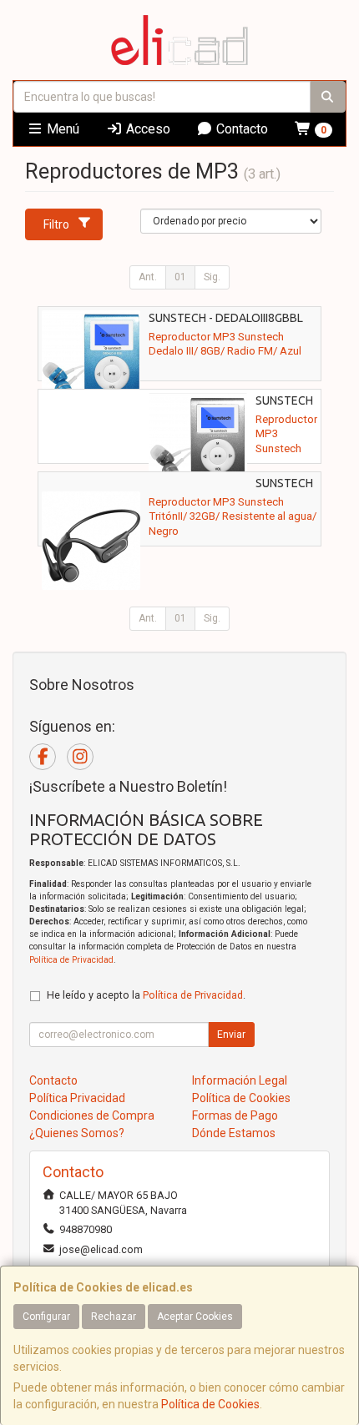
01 (180, 277)
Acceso (146, 129)
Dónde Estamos (234, 1133)
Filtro (56, 224)
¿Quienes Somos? (76, 1133)
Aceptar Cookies (195, 1316)
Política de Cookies (210, 1404)
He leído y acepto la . (146, 995)
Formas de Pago (235, 1115)
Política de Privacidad (71, 959)
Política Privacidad (77, 1098)
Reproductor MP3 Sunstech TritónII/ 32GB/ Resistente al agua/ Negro (232, 516)
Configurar (46, 1316)
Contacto (240, 129)
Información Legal (239, 1080)
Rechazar (113, 1316)
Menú (61, 129)
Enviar (231, 1034)
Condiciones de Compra (91, 1115)
